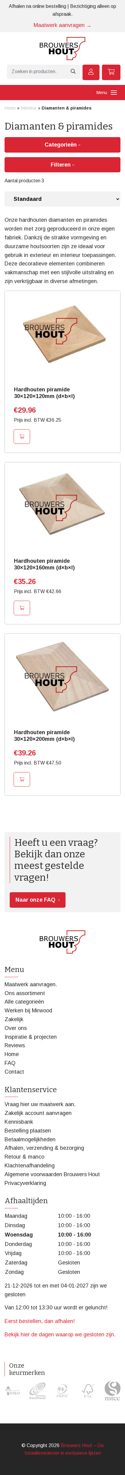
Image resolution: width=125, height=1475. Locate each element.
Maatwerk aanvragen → (63, 25)
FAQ (10, 1063)
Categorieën (61, 145)
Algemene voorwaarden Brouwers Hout (52, 1174)
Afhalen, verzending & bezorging (44, 1148)
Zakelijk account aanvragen (38, 1113)
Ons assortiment (25, 993)
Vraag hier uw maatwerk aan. (40, 1104)
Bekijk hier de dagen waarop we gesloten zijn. (60, 1335)
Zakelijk (14, 1019)
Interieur (29, 108)
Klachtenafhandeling (30, 1166)
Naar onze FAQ (35, 900)
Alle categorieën (24, 1002)
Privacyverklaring (25, 1183)
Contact (14, 1072)
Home (10, 108)
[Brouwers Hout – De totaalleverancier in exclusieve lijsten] (62, 48)
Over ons (16, 1028)
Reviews (15, 1045)
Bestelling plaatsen (28, 1131)
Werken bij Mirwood (28, 1011)
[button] (22, 436)
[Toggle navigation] (113, 92)
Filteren (61, 165)
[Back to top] (113, 1463)
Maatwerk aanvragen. (31, 984)
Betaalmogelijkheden (30, 1139)
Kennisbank (19, 1122)
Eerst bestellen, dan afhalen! (40, 1321)
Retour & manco (24, 1157)
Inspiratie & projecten (31, 1037)
